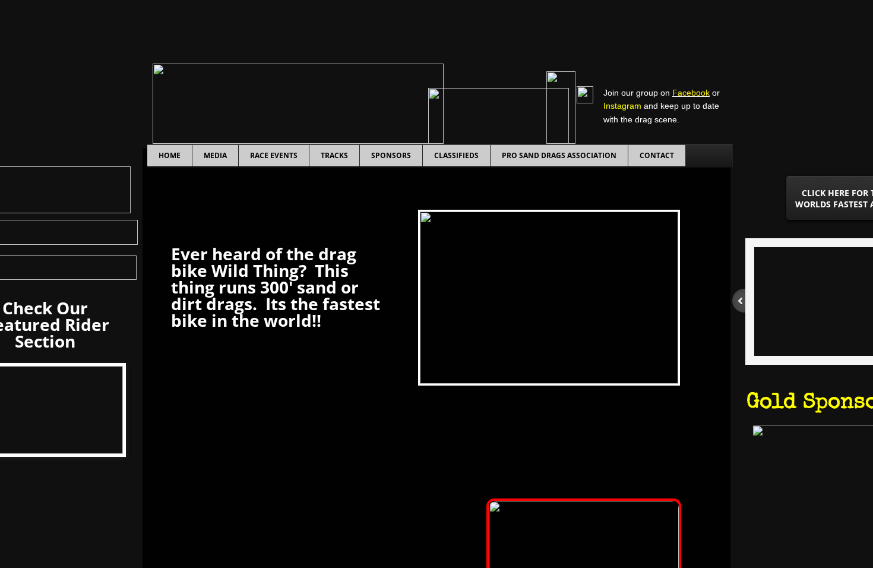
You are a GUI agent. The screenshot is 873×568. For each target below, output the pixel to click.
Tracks (334, 155)
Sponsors (391, 155)
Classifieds (456, 155)
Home (170, 155)
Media (215, 155)
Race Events (274, 155)
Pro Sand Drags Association (559, 155)
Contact (657, 155)
